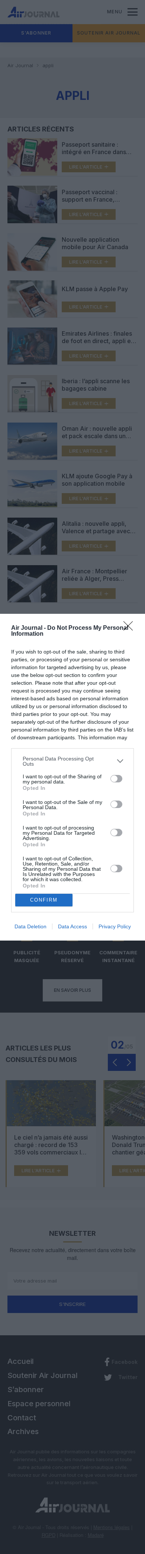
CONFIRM (44, 900)
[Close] (130, 628)
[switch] (116, 778)
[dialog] (72, 777)
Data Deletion (30, 926)
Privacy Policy (115, 926)
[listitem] (72, 761)
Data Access (72, 926)
